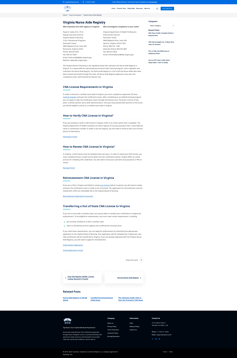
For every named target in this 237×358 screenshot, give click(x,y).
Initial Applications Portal (73, 250)
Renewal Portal (69, 168)
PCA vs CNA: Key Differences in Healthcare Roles (158, 52)
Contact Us (133, 330)
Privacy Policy (111, 326)
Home (113, 8)
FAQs (131, 323)
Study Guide (131, 8)
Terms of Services (113, 330)
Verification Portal (70, 137)
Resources (139, 8)
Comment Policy (112, 333)
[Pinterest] (159, 339)
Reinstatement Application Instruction (78, 196)
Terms (165, 352)
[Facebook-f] (152, 339)
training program (69, 97)
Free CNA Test (167, 8)
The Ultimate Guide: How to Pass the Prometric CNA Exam (130, 299)
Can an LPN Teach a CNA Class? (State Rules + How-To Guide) (159, 61)
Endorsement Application (73, 245)
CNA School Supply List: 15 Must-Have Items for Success (161, 43)
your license (105, 185)
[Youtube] (156, 339)
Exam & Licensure (75, 15)
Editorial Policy (134, 326)
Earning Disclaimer (113, 336)
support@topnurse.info (72, 2)
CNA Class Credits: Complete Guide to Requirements (160, 34)
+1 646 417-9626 (90, 2)
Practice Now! (153, 2)
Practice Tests (121, 8)
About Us (147, 8)
